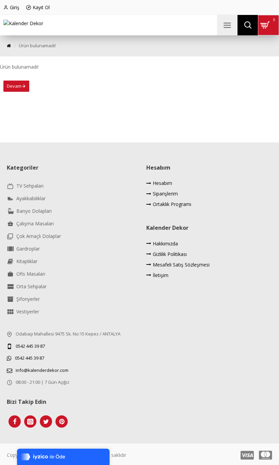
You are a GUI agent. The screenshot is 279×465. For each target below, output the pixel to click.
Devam (14, 86)
